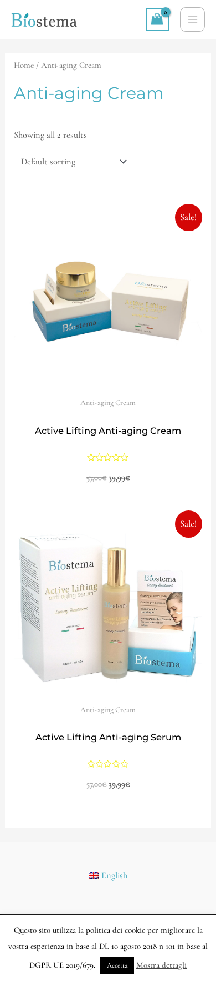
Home (24, 65)
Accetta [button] (117, 965)
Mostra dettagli (161, 965)
